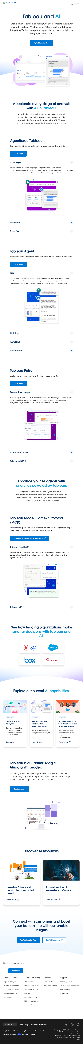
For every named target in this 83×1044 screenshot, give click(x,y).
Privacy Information (27, 1031)
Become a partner (50, 986)
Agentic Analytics (10, 982)
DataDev (27, 993)
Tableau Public (29, 982)
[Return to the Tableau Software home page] (11, 3)
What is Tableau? (11, 978)
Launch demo (38, 742)
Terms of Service (13, 1031)
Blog (26, 1025)
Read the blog (12, 900)
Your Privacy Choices (28, 1034)
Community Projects (31, 997)
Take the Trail (51, 900)
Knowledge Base (66, 982)
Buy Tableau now (53, 940)
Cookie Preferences (9, 1034)
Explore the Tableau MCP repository (28, 538)
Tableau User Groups (31, 986)
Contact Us (8, 997)
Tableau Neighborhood (32, 1001)
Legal (5, 1031)
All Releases (64, 993)
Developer (33, 1025)
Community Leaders (31, 989)
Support (63, 978)
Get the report (19, 789)
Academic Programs (31, 1005)
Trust (21, 1025)
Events (26, 1009)
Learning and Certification (69, 986)
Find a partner (49, 982)
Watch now (63, 742)
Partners (47, 978)
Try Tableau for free (41, 43)
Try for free (15, 970)
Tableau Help (65, 989)
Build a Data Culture (11, 986)
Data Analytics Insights (12, 989)
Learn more (18, 154)
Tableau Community (32, 978)
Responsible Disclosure (42, 1031)
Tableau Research (10, 993)
